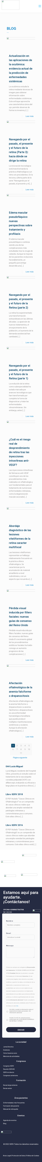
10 (29, 749)
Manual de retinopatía (10, 1109)
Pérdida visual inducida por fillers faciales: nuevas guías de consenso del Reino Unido (20, 617)
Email (8, 933)
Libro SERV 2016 (14, 825)
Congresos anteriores (10, 1075)
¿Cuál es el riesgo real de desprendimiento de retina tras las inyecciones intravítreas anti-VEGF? (19, 452)
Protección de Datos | (19, 1155)
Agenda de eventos (9, 1120)
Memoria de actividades (11, 1056)
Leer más (30, 116)
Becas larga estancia (10, 1085)
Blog (4, 1123)
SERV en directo (8, 1072)
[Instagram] (11, 1150)
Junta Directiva (8, 1047)
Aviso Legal (7, 1155)
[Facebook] (26, 1150)
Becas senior (7, 1088)
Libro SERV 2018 (14, 794)
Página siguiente (20, 757)
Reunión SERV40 (9, 1069)
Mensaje (10, 946)
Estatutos (6, 1050)
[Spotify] (31, 1150)
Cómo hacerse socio (10, 1053)
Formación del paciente (11, 1106)
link (17, 1006)
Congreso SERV (8, 1066)
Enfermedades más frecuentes (14, 1103)
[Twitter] (16, 1150)
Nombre (9, 921)
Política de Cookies (32, 1155)
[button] (40, 6)
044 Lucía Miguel (14, 766)
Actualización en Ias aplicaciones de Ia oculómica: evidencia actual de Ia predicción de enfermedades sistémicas (20, 68)
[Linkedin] (21, 1150)
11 (21, 753)
